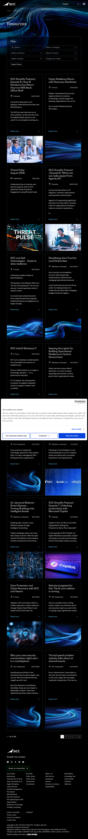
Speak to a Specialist (16, 768)
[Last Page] (79, 736)
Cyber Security (12, 787)
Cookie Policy (11, 820)
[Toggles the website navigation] (84, 4)
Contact (29, 812)
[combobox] (59, 47)
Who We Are (49, 776)
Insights (17, 11)
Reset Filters (16, 64)
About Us (48, 774)
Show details (76, 429)
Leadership (49, 779)
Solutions (11, 774)
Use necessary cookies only (16, 436)
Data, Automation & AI (14, 781)
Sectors (29, 774)
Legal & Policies (13, 812)
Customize (43, 436)
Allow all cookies (72, 436)
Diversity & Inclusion (52, 784)
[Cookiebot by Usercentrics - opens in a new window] (76, 402)
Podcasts (67, 781)
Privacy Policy (11, 815)
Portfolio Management (14, 789)
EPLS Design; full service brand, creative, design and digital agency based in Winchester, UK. (32, 834)
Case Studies (69, 779)
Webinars (67, 784)
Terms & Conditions (13, 817)
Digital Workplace (13, 784)
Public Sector (30, 776)
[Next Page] (75, 736)
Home (9, 11)
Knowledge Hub (69, 776)
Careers (48, 781)
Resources (68, 774)
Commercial (30, 784)
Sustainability (50, 787)
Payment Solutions (13, 797)
